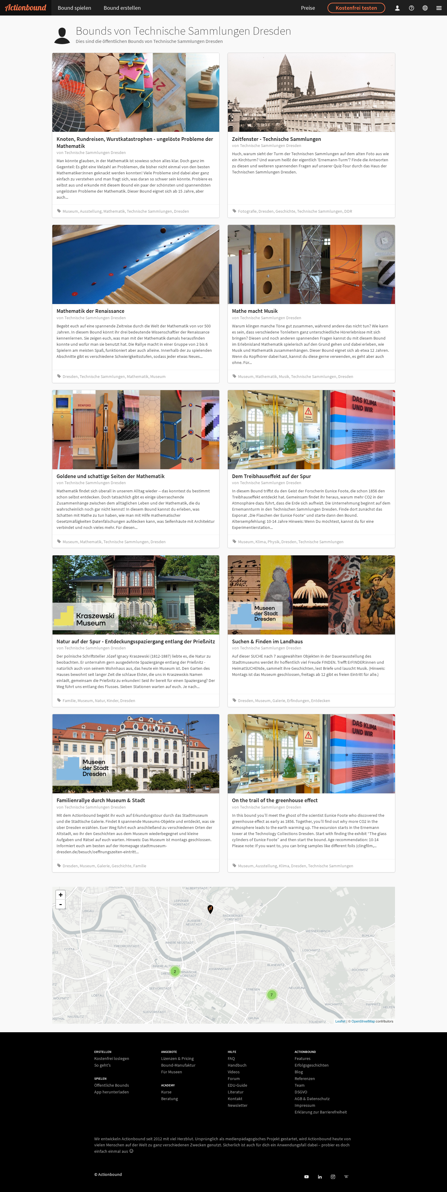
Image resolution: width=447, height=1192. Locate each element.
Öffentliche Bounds (111, 1085)
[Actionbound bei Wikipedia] (346, 1177)
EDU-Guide (237, 1085)
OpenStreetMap (363, 1021)
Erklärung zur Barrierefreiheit (321, 1111)
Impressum (305, 1105)
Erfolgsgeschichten (312, 1065)
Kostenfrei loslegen (111, 1058)
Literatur (236, 1092)
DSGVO (301, 1092)
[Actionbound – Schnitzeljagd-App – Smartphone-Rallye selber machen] (25, 8)
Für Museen (171, 1071)
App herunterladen (111, 1091)
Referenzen (305, 1078)
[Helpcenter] (412, 8)
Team (300, 1085)
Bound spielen (74, 7)
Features (302, 1058)
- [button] (60, 904)
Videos (234, 1072)
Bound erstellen (122, 7)
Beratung (169, 1098)
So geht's (102, 1065)
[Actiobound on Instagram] (332, 1177)
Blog (299, 1072)
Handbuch (237, 1065)
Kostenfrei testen (356, 7)
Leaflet (340, 1021)
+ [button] (61, 895)
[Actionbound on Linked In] (319, 1177)
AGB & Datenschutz (312, 1098)
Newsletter (238, 1105)
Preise (308, 7)
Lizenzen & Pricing (177, 1058)
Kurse (166, 1092)
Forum (234, 1078)
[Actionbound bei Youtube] (306, 1177)
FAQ (231, 1058)
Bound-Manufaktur (178, 1065)
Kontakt (235, 1098)
